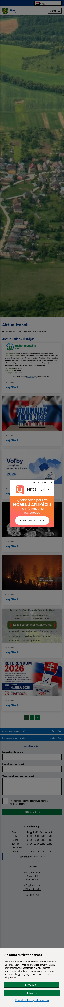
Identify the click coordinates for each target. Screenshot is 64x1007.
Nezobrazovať (41, 482)
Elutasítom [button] (32, 993)
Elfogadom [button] (31, 984)
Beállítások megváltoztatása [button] (32, 1000)
